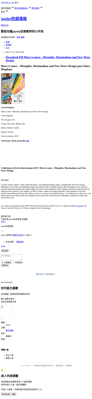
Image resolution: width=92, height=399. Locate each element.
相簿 (8, 42)
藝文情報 (20, 37)
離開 (13, 394)
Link (27, 141)
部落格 (9, 45)
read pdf (80, 206)
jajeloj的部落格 (14, 18)
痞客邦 (15, 235)
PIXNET (28, 366)
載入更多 (5, 251)
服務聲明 (69, 366)
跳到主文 (5, 25)
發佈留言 (5, 265)
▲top (3, 246)
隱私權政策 (59, 366)
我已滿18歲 (6, 394)
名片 (8, 48)
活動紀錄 (19, 242)
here (48, 208)
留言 (20, 235)
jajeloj (3, 221)
